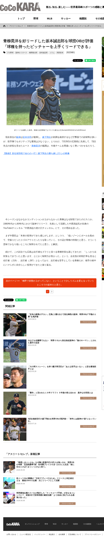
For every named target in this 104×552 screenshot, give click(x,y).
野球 (35, 18)
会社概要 (61, 534)
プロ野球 (10, 53)
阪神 (18, 137)
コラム (52, 53)
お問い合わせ (11, 534)
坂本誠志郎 (43, 53)
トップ (21, 18)
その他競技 (87, 524)
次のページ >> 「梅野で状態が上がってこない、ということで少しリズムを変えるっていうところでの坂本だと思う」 (50, 283)
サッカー (66, 18)
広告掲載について (74, 534)
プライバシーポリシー (92, 534)
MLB (49, 18)
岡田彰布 (60, 53)
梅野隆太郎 (33, 53)
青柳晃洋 (35, 146)
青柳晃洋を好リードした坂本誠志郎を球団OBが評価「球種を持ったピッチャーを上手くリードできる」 (65, 26)
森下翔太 (46, 137)
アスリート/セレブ (16, 26)
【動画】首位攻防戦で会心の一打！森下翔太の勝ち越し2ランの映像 (36, 153)
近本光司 (27, 137)
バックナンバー (40, 534)
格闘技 (83, 18)
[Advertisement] (49, 186)
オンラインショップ (32, 524)
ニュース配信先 (25, 534)
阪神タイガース (21, 53)
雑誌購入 (52, 534)
